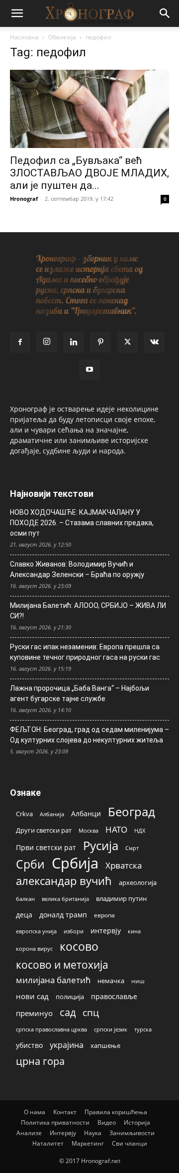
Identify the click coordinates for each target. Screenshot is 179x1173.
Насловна (24, 37)
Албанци (86, 813)
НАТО (116, 829)
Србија (75, 863)
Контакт (65, 1112)
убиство (29, 1045)
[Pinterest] (100, 342)
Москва (88, 830)
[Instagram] (47, 342)
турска (143, 1029)
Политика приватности (55, 1122)
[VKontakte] (154, 342)
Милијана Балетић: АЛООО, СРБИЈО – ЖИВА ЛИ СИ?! (88, 610)
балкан (25, 898)
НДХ (139, 830)
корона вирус (34, 948)
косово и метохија (62, 964)
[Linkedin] (74, 342)
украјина (67, 1045)
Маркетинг (88, 1143)
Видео (106, 1122)
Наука (92, 1133)
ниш (138, 981)
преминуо (34, 1013)
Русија (100, 846)
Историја (137, 1122)
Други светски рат (44, 830)
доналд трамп (63, 914)
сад (68, 1012)
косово (79, 946)
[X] (127, 342)
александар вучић (64, 881)
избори (74, 931)
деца (24, 914)
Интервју (63, 1133)
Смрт (132, 848)
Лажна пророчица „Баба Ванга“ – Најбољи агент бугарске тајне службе (79, 693)
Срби (30, 864)
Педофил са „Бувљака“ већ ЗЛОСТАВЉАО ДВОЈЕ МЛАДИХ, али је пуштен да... (89, 172)
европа (104, 915)
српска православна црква (51, 1029)
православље (114, 996)
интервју (105, 930)
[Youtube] (89, 370)
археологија (138, 883)
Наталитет (48, 1143)
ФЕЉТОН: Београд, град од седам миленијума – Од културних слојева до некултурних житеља (89, 735)
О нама (34, 1112)
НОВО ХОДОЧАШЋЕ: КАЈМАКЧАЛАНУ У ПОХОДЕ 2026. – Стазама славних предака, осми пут (82, 522)
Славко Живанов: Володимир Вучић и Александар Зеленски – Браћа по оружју (77, 569)
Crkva (24, 813)
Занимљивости (132, 1133)
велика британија (65, 898)
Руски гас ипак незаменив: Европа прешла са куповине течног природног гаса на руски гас (85, 652)
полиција (70, 996)
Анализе (29, 1133)
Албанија (52, 814)
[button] (17, 13)
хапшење (105, 1045)
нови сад (32, 996)
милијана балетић (53, 980)
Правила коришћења (116, 1112)
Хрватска (123, 865)
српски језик (110, 1029)
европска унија (36, 931)
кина (134, 931)
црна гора (40, 1061)
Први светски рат (46, 847)
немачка (110, 980)
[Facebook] (20, 342)
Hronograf (24, 198)
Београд (131, 811)
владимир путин (121, 898)
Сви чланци (129, 1143)
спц (91, 1012)
